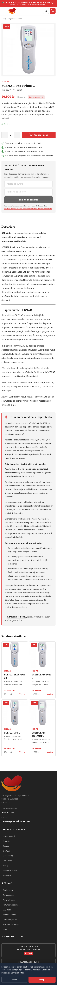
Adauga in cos (41, 135)
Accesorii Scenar (10, 870)
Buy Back (7, 909)
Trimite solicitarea (28, 199)
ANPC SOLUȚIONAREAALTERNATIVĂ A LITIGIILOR (28, 949)
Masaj (5, 865)
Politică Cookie (9, 914)
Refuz (14, 979)
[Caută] (46, 11)
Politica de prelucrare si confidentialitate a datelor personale (28, 208)
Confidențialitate (10, 919)
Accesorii (7, 875)
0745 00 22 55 (7, 812)
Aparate (6, 841)
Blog (5, 929)
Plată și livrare (9, 900)
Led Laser (7, 860)
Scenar (19, 18)
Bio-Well (6, 851)
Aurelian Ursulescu (16, 616)
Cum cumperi (8, 895)
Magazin (11, 18)
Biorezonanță (9, 836)
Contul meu (8, 890)
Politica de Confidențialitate (13, 972)
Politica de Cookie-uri (41, 969)
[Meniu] (4, 11)
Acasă (3, 18)
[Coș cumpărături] (53, 11)
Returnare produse (11, 904)
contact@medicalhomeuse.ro (15, 821)
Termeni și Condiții (11, 924)
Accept (42, 979)
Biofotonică (8, 855)
